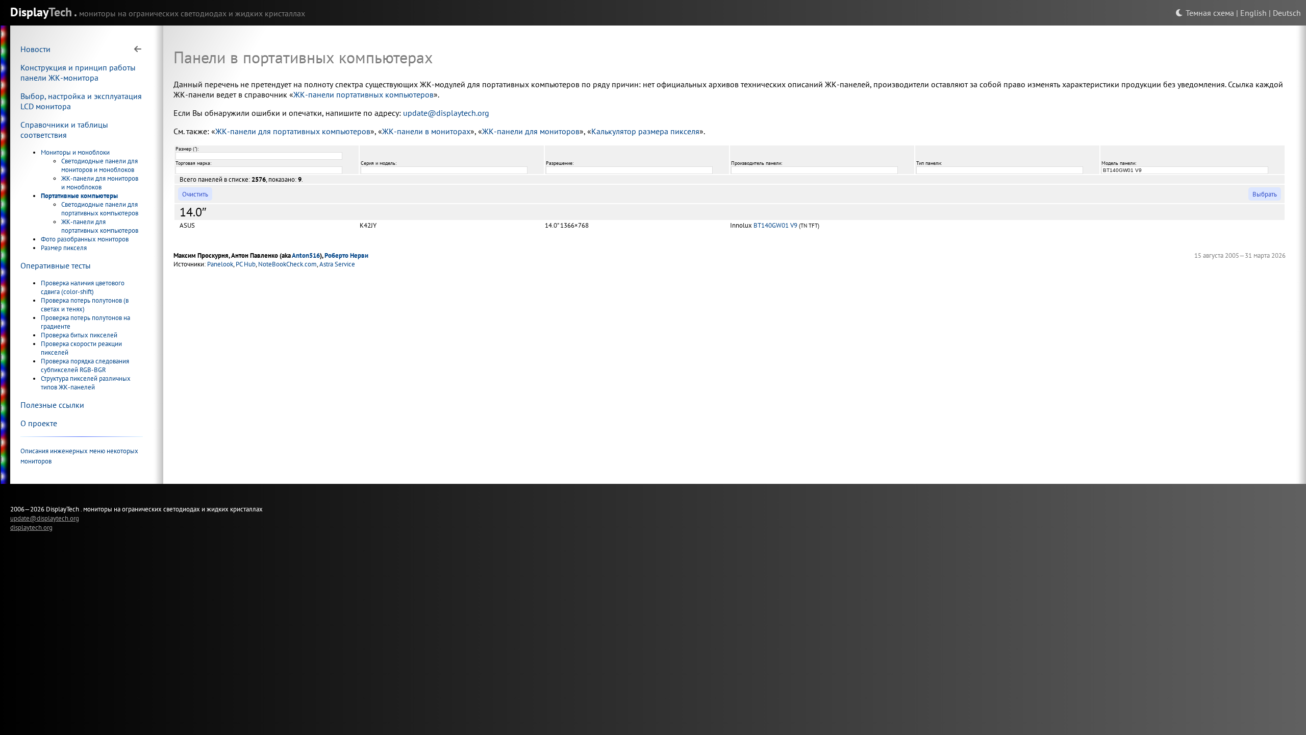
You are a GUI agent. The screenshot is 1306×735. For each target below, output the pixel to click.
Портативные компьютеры (79, 195)
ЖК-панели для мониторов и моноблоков (99, 182)
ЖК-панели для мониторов (531, 131)
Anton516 (306, 255)
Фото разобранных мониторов (85, 239)
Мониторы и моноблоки (75, 152)
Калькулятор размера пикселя (645, 131)
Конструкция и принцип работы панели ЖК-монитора (78, 72)
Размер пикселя (64, 247)
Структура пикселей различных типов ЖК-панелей (86, 382)
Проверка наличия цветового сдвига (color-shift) (82, 287)
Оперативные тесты (55, 265)
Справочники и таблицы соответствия (64, 129)
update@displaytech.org (446, 113)
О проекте (38, 423)
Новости (35, 49)
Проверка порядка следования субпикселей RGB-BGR (85, 365)
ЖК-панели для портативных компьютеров (99, 226)
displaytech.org (31, 527)
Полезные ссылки (52, 405)
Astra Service (337, 264)
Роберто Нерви (346, 255)
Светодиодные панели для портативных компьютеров (99, 208)
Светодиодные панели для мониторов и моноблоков (99, 165)
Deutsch (1287, 13)
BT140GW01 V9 (775, 225)
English (1253, 13)
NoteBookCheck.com (287, 264)
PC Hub (246, 264)
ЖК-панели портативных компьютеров (363, 94)
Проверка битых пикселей (79, 335)
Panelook (220, 264)
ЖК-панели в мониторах (426, 131)
